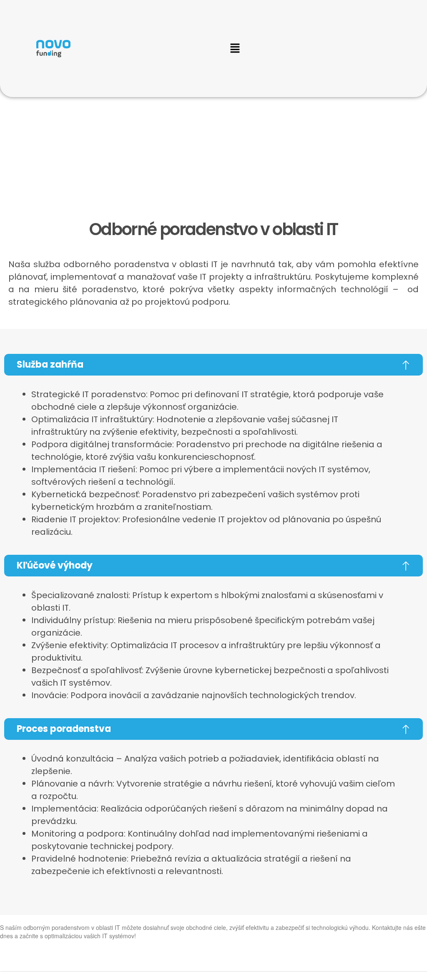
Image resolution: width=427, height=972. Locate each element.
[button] (234, 48)
